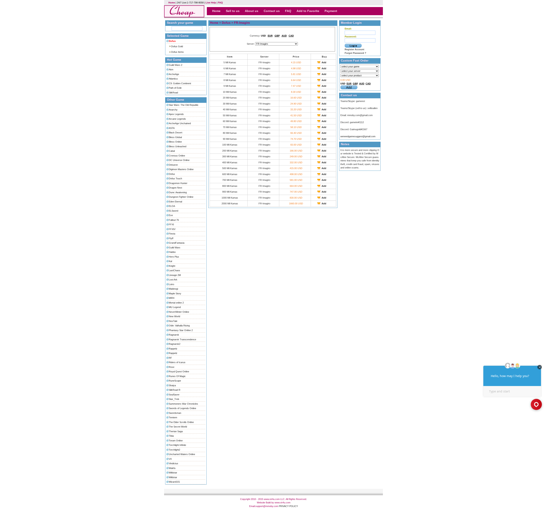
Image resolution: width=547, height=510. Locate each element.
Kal (170, 261)
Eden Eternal (175, 201)
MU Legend (175, 307)
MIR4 (171, 298)
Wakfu (172, 468)
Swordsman (175, 413)
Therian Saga (176, 431)
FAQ (220, 2)
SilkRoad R (174, 390)
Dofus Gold (177, 46)
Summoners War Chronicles (183, 403)
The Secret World (178, 426)
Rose (171, 367)
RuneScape (175, 380)
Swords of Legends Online (182, 408)
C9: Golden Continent (180, 83)
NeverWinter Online (179, 312)
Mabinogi (173, 288)
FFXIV (172, 229)
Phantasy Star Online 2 (181, 330)
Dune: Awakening (178, 192)
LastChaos (174, 270)
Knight (172, 266)
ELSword (173, 210)
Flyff (171, 238)
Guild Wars (174, 247)
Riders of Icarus (177, 362)
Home (171, 2)
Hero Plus (174, 256)
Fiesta (172, 233)
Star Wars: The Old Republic (184, 105)
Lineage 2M (175, 275)
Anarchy (173, 109)
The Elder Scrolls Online (181, 422)
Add (324, 62)
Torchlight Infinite (177, 445)
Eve (171, 215)
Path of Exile (175, 88)
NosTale (173, 321)
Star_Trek (174, 399)
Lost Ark (173, 279)
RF (170, 358)
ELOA (172, 206)
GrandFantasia (176, 243)
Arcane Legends (177, 119)
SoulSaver (174, 394)
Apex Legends (176, 114)
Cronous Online (177, 155)
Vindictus (173, 463)
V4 (170, 459)
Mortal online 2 (176, 302)
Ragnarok (174, 334)
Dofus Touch (175, 178)
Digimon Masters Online (181, 169)
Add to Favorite (308, 11)
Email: (348, 28)
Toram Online (176, 440)
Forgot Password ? (355, 53)
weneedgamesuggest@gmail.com (357, 136)
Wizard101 (174, 482)
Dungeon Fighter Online (181, 197)
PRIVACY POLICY (288, 506)
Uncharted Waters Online (182, 454)
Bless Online (175, 141)
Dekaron (173, 165)
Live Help (211, 2)
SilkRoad (173, 92)
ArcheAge (174, 74)
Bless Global (175, 137)
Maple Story (175, 293)
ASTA (172, 128)
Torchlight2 (174, 449)
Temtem (173, 417)
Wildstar (173, 472)
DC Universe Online (179, 160)
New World (174, 316)
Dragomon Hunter (178, 183)
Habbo (172, 252)
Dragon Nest (175, 187)
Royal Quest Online (179, 371)
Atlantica (173, 78)
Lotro (171, 284)
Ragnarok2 (174, 344)
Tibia (171, 436)
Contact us (272, 11)
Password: (351, 36)
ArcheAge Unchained (180, 123)
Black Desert (175, 132)
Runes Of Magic (177, 376)
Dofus (172, 174)
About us (251, 11)
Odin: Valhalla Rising (179, 325)
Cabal (172, 151)
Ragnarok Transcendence (182, 339)
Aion (171, 69)
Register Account (354, 49)
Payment (331, 11)
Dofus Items (177, 52)
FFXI (171, 224)
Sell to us (233, 11)
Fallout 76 (174, 220)
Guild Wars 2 (175, 65)
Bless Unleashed (177, 146)
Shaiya (172, 385)
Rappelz (173, 348)
